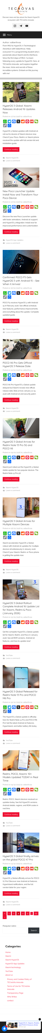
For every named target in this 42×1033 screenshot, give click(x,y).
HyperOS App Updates (14, 240)
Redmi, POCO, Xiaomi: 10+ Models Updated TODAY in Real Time (20, 777)
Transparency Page (15, 993)
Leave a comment (13, 161)
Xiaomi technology (13, 967)
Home (8, 952)
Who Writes (12, 997)
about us (9, 975)
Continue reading (11, 149)
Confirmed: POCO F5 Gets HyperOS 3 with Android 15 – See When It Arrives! (21, 281)
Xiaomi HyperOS (12, 158)
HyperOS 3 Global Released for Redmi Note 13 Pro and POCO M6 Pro (20, 695)
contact (10, 1001)
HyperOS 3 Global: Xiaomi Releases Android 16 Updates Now (19, 109)
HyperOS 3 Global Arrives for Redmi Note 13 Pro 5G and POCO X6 (19, 445)
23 (36, 913)
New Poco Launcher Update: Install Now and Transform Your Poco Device (20, 195)
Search (34, 930)
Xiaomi (8, 956)
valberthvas (27, 116)
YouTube (9, 655)
